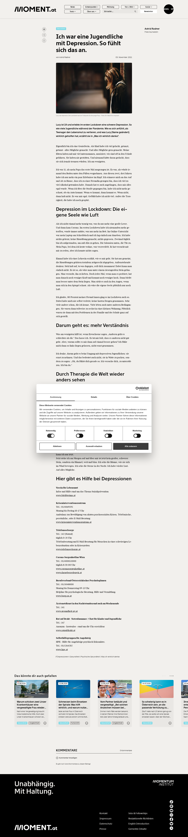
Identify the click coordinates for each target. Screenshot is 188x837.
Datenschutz (105, 823)
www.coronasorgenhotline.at (70, 568)
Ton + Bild (129, 7)
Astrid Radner (152, 28)
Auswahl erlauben (94, 446)
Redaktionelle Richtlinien (140, 818)
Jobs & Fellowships (137, 813)
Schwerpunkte (91, 7)
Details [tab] (94, 397)
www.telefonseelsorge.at (68, 549)
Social (147, 7)
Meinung (110, 7)
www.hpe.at (62, 649)
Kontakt (103, 813)
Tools (72, 11)
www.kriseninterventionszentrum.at (73, 522)
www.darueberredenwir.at (69, 572)
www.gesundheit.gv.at (67, 611)
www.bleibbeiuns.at (65, 495)
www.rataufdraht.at (65, 630)
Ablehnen (57, 446)
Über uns (90, 11)
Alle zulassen (131, 446)
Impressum (105, 818)
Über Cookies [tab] (132, 397)
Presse (102, 828)
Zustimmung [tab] (55, 397)
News (72, 7)
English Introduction (138, 823)
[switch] (79, 436)
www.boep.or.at (64, 596)
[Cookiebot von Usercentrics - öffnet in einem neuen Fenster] (137, 389)
